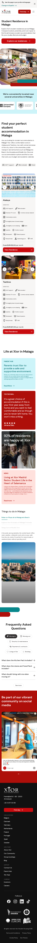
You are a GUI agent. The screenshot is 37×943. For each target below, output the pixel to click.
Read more (8, 501)
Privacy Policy (26, 933)
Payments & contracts (19, 646)
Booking (27, 652)
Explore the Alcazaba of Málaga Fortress (17, 523)
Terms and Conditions (13, 933)
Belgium (6, 818)
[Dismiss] (34, 4)
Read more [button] (6, 764)
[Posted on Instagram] (34, 768)
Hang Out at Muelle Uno (11, 528)
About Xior (8, 850)
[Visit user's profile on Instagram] (5, 768)
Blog (5, 860)
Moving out (26, 636)
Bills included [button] (23, 165)
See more (18, 685)
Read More (8, 386)
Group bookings (9, 857)
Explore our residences (17, 41)
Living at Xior (13, 652)
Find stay (23, 12)
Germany (7, 825)
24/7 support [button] (9, 165)
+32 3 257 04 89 (9, 803)
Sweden (6, 843)
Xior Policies (24, 938)
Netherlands (8, 828)
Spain (6, 839)
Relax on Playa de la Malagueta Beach (16, 517)
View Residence (11, 250)
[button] (5, 187)
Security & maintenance (20, 641)
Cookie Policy (13, 938)
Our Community (9, 853)
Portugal (7, 836)
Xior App (7, 875)
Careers (6, 886)
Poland (6, 832)
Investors (7, 882)
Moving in (12, 636)
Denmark (7, 821)
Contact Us (8, 868)
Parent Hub (8, 871)
